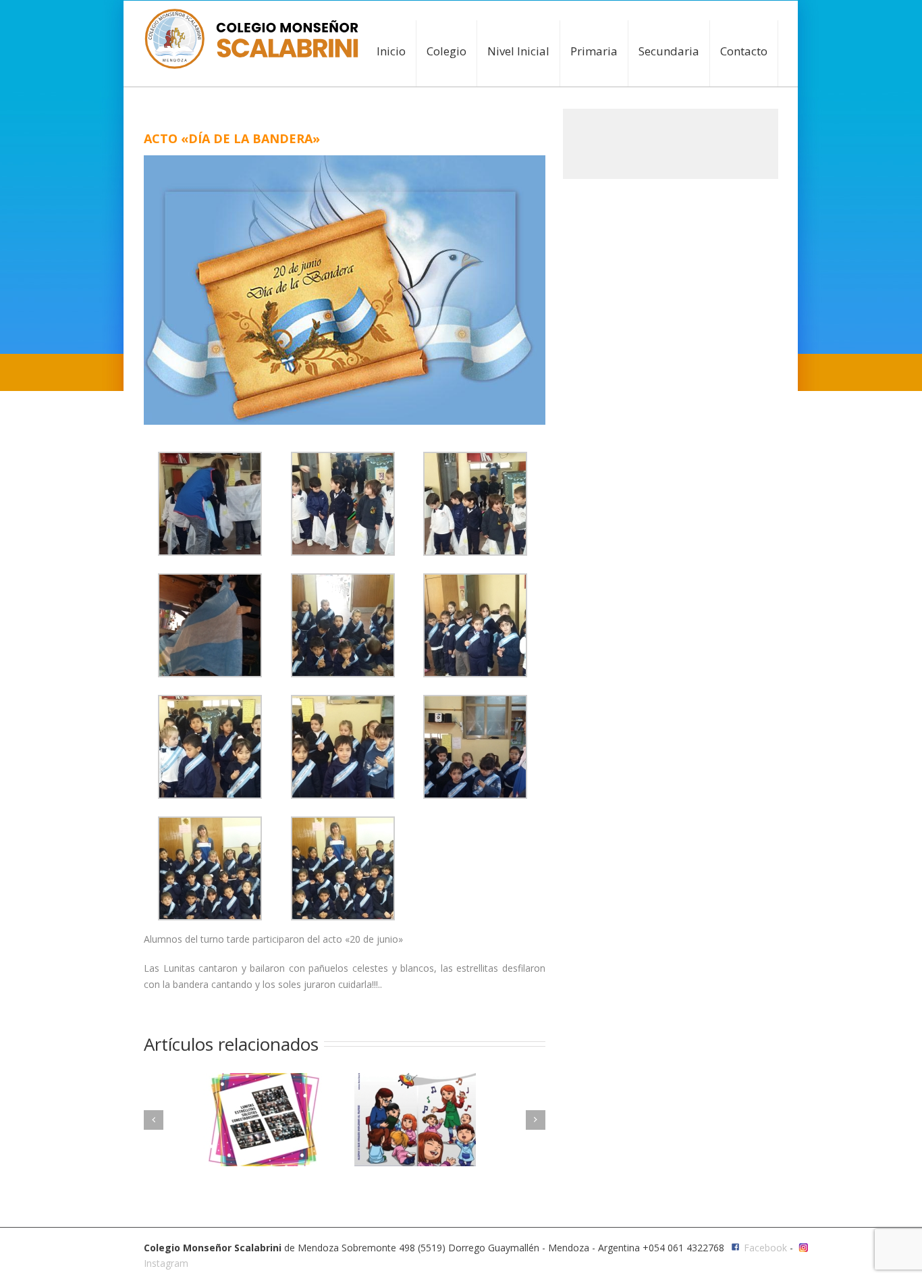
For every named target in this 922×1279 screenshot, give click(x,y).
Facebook (765, 1247)
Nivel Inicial (518, 51)
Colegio (446, 51)
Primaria (594, 51)
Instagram (166, 1263)
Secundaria (669, 51)
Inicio (391, 51)
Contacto (743, 51)
